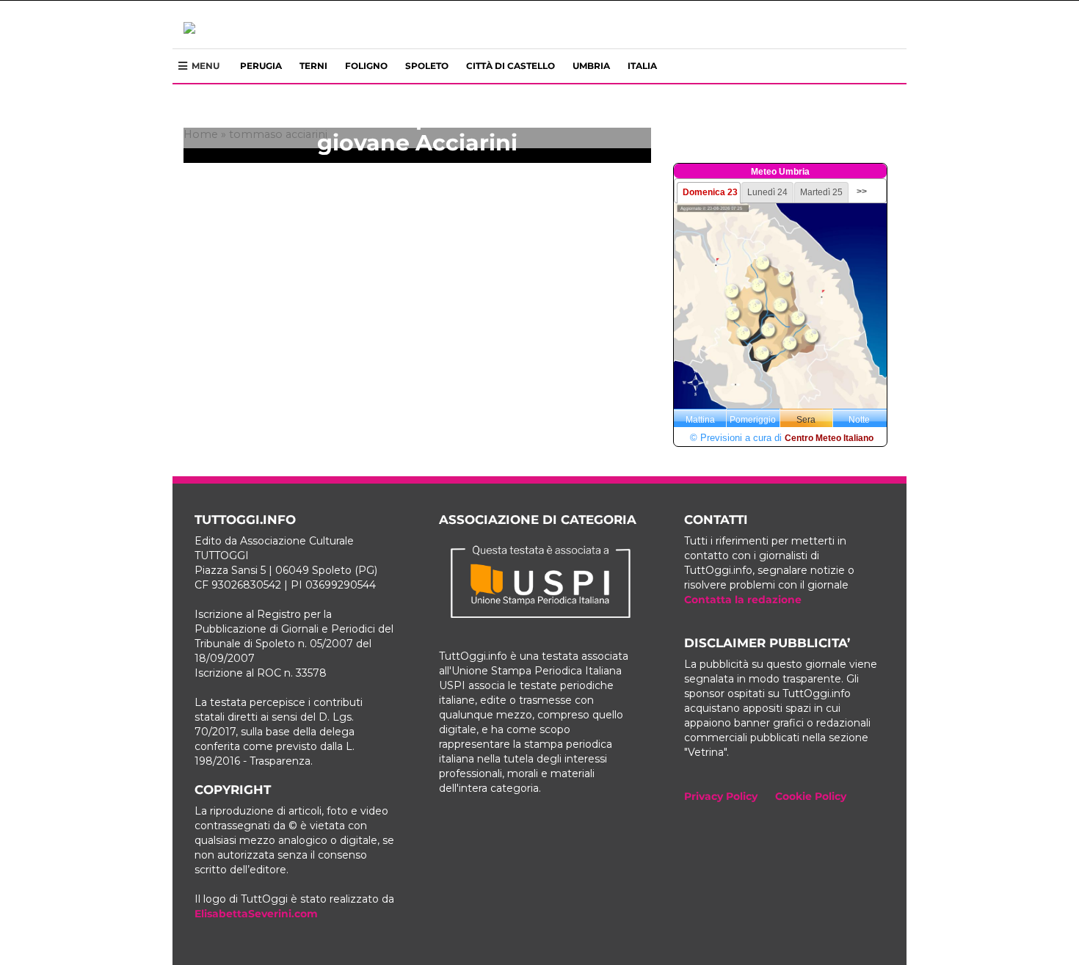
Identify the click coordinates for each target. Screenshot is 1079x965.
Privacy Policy (721, 796)
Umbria (591, 65)
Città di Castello (510, 65)
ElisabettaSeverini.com (256, 913)
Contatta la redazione (743, 599)
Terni (313, 65)
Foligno (366, 65)
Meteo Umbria (780, 172)
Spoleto (426, 65)
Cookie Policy (810, 796)
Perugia (261, 65)
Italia (642, 65)
